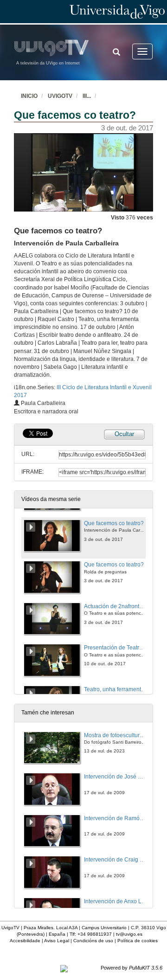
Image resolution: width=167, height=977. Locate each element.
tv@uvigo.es (129, 934)
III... (87, 96)
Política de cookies (137, 940)
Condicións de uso (93, 940)
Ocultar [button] (124, 434)
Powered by (131, 968)
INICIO (29, 96)
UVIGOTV (60, 96)
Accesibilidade (25, 940)
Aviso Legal (56, 940)
